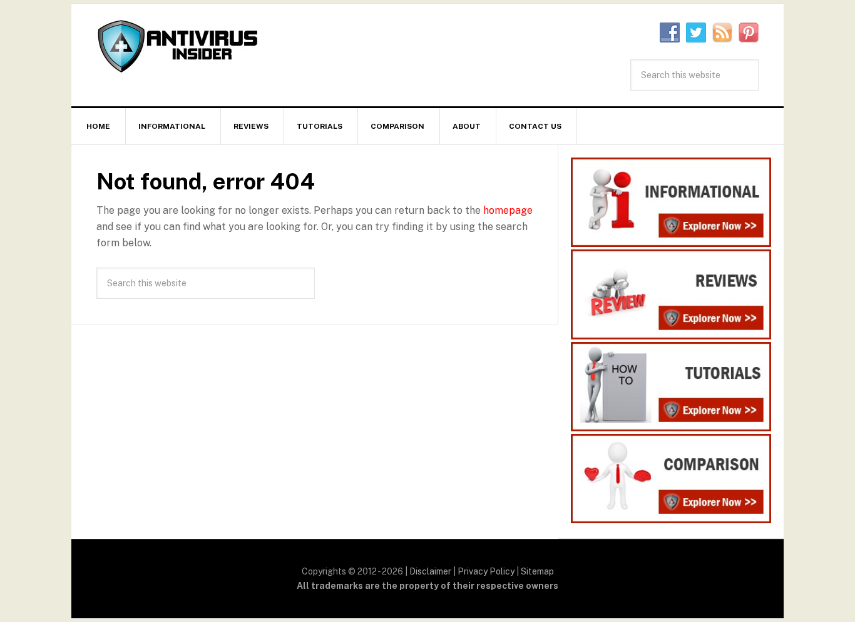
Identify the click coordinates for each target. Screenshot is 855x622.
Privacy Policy (486, 571)
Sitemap (537, 571)
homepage (508, 210)
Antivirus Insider (177, 47)
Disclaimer (430, 571)
